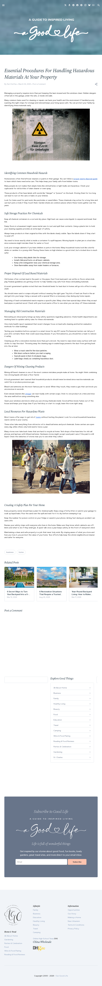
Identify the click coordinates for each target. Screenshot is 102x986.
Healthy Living (59, 704)
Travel (55, 725)
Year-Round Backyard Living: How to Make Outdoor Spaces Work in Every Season (83, 593)
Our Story (72, 914)
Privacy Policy (73, 928)
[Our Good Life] (51, 30)
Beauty (56, 709)
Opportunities (74, 910)
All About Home (60, 688)
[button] (96, 84)
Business (57, 693)
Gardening (57, 752)
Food (55, 714)
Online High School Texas (43, 938)
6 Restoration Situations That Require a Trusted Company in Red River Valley (50, 593)
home (21, 552)
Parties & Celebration (62, 747)
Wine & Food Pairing (61, 736)
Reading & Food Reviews (63, 741)
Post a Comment (39, 84)
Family (56, 698)
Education (57, 720)
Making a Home (74, 917)
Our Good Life (62, 976)
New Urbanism (74, 921)
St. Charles (58, 757)
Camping (57, 730)
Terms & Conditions (76, 925)
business (10, 552)
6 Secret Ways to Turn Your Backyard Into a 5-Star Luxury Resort (17, 593)
